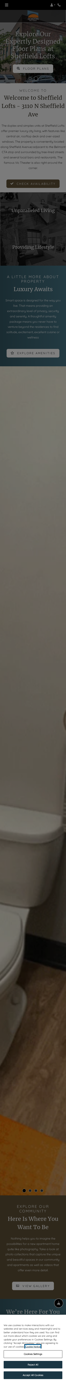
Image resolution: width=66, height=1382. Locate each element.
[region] (33, 1348)
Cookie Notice (33, 1346)
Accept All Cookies (33, 1375)
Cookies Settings (33, 1353)
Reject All (33, 1364)
